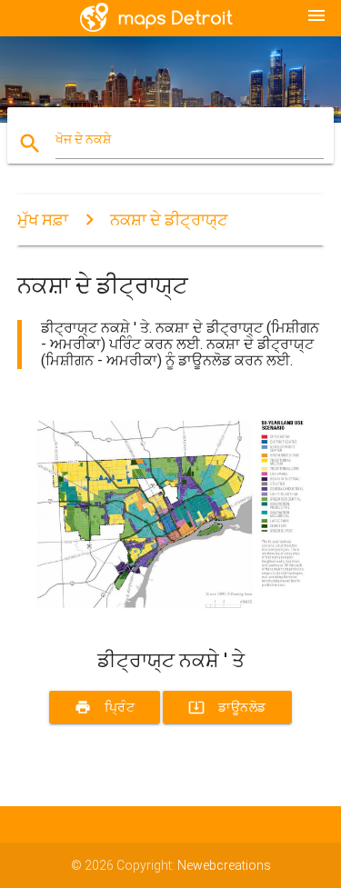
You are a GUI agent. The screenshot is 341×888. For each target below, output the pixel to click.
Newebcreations (224, 865)
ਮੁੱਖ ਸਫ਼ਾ (42, 219)
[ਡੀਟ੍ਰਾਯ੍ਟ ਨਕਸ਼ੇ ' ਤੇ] (171, 618)
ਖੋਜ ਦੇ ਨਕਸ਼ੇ (83, 139)
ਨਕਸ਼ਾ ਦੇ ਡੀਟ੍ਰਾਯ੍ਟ (169, 219)
